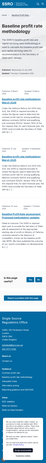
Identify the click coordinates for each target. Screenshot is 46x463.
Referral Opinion (9, 406)
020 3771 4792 (9, 349)
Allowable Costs (9, 381)
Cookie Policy (18, 445)
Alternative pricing (10, 385)
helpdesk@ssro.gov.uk (12, 345)
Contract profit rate (11, 373)
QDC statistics (8, 401)
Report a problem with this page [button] (23, 298)
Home (4, 15)
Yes (30, 279)
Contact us (7, 361)
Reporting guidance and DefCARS (17, 389)
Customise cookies (23, 456)
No (38, 279)
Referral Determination (12, 410)
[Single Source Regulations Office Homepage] (18, 4)
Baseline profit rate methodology (17, 377)
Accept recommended (23, 450)
